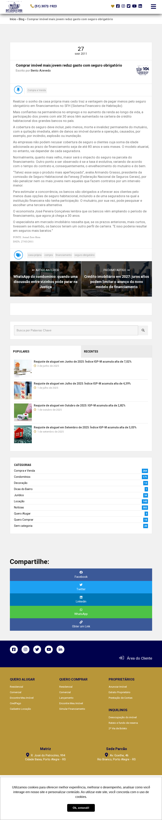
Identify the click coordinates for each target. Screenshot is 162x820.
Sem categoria (23, 525)
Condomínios (22, 476)
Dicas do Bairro (23, 489)
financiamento (64, 255)
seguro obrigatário (84, 255)
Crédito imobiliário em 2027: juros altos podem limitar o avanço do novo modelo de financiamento (116, 281)
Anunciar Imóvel (118, 686)
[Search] (143, 330)
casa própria (34, 255)
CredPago (15, 703)
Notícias (19, 507)
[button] (54, 6)
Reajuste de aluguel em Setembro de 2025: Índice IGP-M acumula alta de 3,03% (85, 427)
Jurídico (19, 495)
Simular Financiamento (72, 708)
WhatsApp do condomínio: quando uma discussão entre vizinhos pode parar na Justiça (45, 281)
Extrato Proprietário (119, 692)
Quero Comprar (23, 519)
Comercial (15, 692)
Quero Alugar (22, 513)
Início (13, 19)
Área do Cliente (139, 658)
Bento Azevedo (41, 70)
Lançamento (66, 697)
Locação (19, 501)
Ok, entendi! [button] (81, 807)
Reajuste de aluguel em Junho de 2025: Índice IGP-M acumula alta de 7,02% (83, 361)
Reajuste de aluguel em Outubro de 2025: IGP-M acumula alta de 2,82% (79, 405)
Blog (21, 19)
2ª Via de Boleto (118, 728)
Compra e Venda (37, 90)
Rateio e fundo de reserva (123, 722)
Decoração (20, 482)
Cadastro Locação (20, 708)
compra (48, 255)
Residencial (16, 686)
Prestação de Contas (120, 697)
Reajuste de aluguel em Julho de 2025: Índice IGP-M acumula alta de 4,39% (82, 383)
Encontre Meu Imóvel (22, 697)
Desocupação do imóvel (123, 717)
